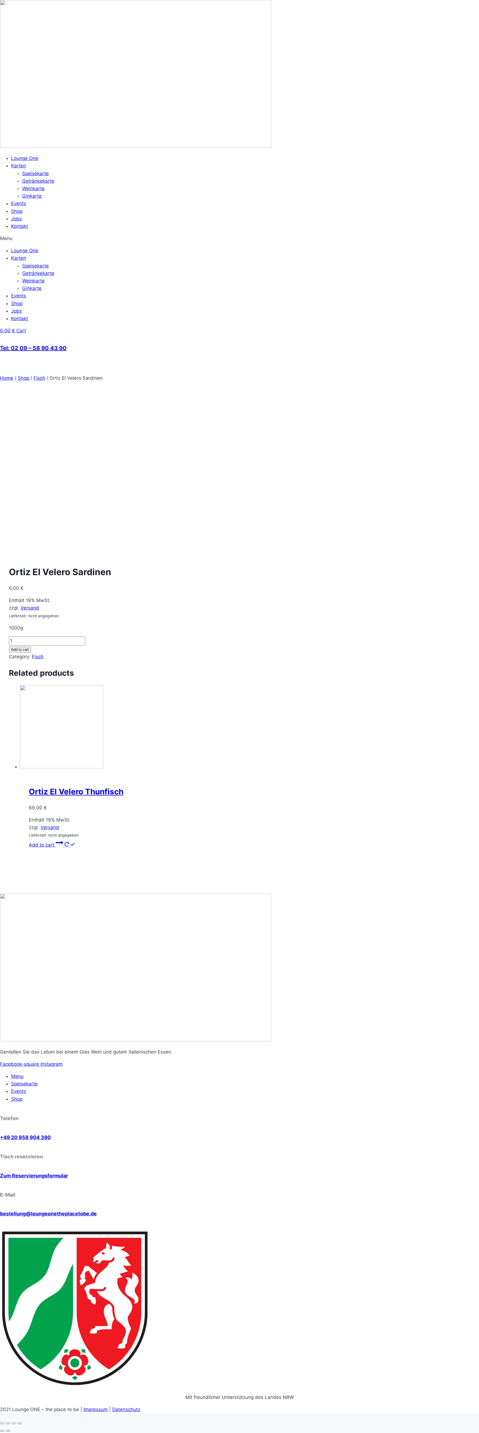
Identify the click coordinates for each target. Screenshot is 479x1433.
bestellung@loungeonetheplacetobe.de (48, 1214)
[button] (239, 238)
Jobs (16, 218)
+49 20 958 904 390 (25, 1137)
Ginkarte (32, 196)
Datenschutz (126, 1409)
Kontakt (19, 226)
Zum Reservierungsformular (34, 1176)
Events (18, 203)
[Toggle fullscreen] (14, 1423)
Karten (18, 166)
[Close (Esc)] (2, 1423)
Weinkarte (33, 188)
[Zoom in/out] (19, 1423)
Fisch (38, 656)
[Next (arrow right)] (8, 1431)
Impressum (95, 1409)
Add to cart (20, 649)
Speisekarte (35, 173)
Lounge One (24, 158)
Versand (30, 608)
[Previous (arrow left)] (2, 1431)
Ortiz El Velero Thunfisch (76, 791)
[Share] (8, 1423)
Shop (16, 211)
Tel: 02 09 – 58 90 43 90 (33, 348)
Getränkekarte (38, 181)
